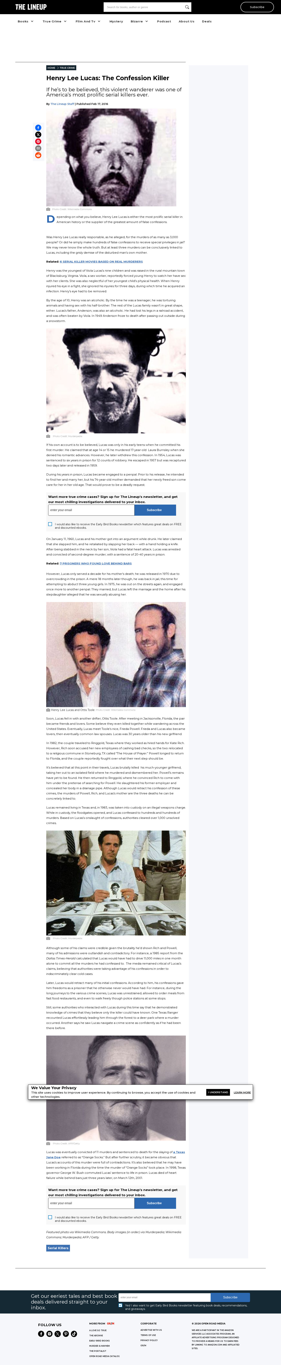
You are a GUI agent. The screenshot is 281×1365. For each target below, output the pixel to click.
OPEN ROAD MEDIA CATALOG (104, 1356)
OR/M (143, 1345)
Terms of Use (148, 1335)
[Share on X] (38, 135)
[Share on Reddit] (38, 155)
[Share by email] (38, 148)
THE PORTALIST (97, 1351)
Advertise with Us (151, 1330)
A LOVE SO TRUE (97, 1330)
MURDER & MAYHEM (99, 1346)
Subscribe (257, 7)
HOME (51, 67)
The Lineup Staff (62, 104)
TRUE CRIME (67, 67)
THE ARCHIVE (96, 1335)
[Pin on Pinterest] (38, 141)
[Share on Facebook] (38, 128)
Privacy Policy (149, 1340)
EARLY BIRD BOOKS (99, 1341)
